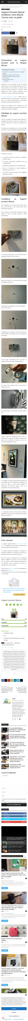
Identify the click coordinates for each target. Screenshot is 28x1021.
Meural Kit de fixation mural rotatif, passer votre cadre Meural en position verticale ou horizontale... (14, 590)
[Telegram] (18, 680)
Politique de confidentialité (19, 1019)
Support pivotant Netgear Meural (8, 644)
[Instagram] (5, 647)
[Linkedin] (15, 680)
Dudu (2, 942)
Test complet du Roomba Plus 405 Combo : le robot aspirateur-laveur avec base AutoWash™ (13, 874)
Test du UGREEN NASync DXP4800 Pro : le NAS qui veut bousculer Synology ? (17, 729)
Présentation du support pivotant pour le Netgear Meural (13, 72)
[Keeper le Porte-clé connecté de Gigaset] (14, 930)
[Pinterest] (9, 680)
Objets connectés (4, 936)
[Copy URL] (21, 680)
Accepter (14, 1008)
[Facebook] (2, 647)
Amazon (10, 570)
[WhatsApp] (12, 680)
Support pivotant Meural (8, 79)
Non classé (3, 747)
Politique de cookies (7, 1019)
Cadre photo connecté (9, 642)
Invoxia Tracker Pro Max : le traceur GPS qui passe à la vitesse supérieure (17, 752)
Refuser (14, 1012)
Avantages (6, 80)
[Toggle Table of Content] (23, 70)
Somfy (3, 966)
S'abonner (23, 821)
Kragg (5, 21)
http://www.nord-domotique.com (18, 700)
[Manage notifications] (3, 1018)
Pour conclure (6, 78)
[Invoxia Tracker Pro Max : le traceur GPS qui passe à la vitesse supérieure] (5, 752)
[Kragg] (2, 21)
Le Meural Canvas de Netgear (9, 96)
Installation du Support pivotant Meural (11, 76)
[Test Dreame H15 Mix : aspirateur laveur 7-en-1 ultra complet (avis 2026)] (5, 766)
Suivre (24, 816)
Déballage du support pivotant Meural (11, 74)
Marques (6, 6)
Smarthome (7, 9)
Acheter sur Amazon (19, 594)
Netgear (10, 6)
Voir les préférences (14, 1016)
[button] (26, 995)
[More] (16, 33)
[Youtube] (12, 647)
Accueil (2, 6)
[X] (8, 647)
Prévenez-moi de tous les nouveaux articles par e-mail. (14, 802)
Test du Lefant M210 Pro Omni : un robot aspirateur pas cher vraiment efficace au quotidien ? (12, 907)
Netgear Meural (17, 642)
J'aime (24, 813)
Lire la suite (4, 888)
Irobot (3, 870)
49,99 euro (11, 568)
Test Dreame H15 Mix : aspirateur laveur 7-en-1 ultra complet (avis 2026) (17, 766)
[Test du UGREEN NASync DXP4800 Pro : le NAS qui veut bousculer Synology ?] (5, 730)
